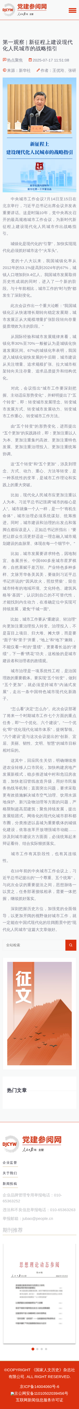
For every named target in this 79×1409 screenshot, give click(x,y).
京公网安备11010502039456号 (41, 1393)
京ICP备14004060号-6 (39, 1386)
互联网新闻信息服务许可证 (39, 1400)
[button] (33, 1349)
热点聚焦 (15, 60)
